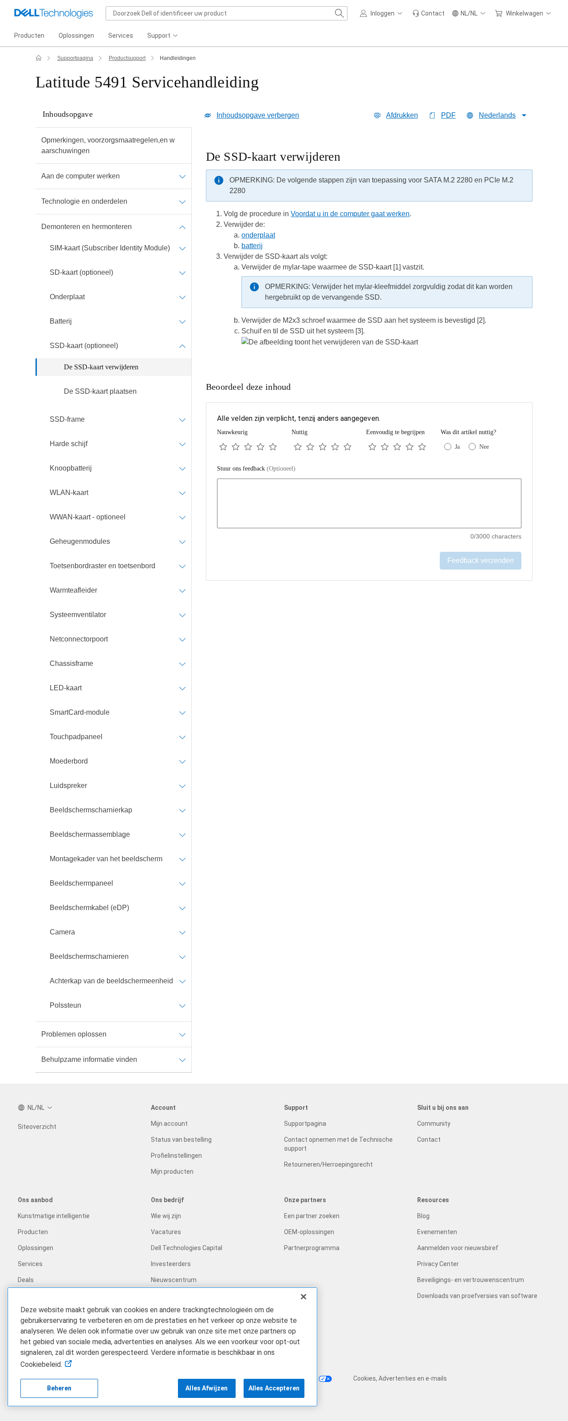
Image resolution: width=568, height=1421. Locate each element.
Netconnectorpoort (79, 639)
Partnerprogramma (311, 1247)
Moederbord (69, 761)
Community (433, 1123)
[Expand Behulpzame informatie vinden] (182, 1059)
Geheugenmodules (80, 541)
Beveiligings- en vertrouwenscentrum (470, 1279)
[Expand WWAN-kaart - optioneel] (182, 517)
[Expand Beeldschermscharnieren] (182, 956)
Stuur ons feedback (256, 468)
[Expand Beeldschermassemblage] (182, 834)
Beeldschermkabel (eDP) (89, 907)
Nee (484, 446)
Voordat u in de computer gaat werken (350, 214)
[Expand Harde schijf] (182, 444)
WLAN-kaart (69, 492)
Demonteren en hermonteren (86, 226)
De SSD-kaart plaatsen (100, 391)
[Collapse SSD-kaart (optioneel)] (182, 345)
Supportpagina (75, 58)
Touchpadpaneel (76, 736)
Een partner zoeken (311, 1215)
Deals (26, 1279)
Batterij (61, 321)
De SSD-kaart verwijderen (101, 367)
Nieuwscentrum (174, 1279)
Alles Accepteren (274, 1388)
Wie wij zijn (166, 1215)
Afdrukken (402, 115)
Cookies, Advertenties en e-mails (400, 1378)
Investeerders (171, 1263)
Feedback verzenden (480, 560)
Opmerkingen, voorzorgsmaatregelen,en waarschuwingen (108, 145)
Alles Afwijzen (206, 1388)
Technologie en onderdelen (84, 201)
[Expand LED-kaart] (182, 688)
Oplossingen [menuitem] (76, 35)
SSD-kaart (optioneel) (84, 345)
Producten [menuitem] (29, 35)
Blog (423, 1215)
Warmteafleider (73, 590)
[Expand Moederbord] (182, 761)
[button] (382, 13)
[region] (369, 251)
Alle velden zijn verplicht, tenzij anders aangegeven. (298, 418)
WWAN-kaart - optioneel (88, 517)
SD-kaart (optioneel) (81, 272)
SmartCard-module (80, 712)
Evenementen (437, 1231)
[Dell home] (39, 58)
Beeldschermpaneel (81, 883)
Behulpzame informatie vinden (89, 1059)
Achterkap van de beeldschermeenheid (111, 981)
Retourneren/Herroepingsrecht (328, 1164)
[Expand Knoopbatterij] (182, 468)
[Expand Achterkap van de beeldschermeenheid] (182, 981)
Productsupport (127, 58)
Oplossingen (35, 1247)
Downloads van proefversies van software (477, 1295)
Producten (33, 1231)
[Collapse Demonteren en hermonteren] (182, 227)
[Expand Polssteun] (182, 1005)
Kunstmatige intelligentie (54, 1215)
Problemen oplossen (73, 1034)
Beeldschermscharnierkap (91, 810)
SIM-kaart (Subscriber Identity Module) (110, 248)
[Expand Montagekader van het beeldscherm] (182, 859)
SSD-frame (67, 419)
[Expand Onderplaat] (182, 297)
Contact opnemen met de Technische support (338, 1144)
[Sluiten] (303, 1296)
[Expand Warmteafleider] (182, 590)
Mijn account (169, 1123)
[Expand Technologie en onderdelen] (182, 201)
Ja (457, 446)
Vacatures (166, 1231)
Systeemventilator (78, 614)
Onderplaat (67, 297)
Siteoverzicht (37, 1126)
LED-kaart (66, 688)
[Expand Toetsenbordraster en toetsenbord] (182, 566)
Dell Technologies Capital (186, 1247)
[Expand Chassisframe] (182, 663)
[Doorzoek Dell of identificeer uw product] (339, 13)
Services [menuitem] (120, 35)
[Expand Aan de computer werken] (182, 176)
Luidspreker (68, 785)
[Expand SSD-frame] (182, 419)
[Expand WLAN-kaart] (182, 492)
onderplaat (258, 235)
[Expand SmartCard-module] (182, 712)
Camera (62, 932)
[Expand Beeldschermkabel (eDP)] (182, 907)
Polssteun (65, 1005)
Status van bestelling (181, 1139)
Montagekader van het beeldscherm (106, 859)
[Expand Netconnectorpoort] (182, 639)
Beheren (59, 1388)
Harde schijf (68, 443)
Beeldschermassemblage (90, 834)
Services (30, 1263)
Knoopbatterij (71, 468)
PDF (448, 115)
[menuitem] (163, 36)
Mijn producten (172, 1171)
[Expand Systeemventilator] (182, 615)
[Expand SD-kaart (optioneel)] (182, 272)
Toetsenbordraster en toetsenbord (102, 566)
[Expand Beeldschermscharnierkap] (182, 810)
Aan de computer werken (80, 176)
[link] (428, 13)
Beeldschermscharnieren (89, 956)
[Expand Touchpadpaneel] (182, 737)
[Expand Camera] (182, 932)
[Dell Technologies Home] (54, 13)
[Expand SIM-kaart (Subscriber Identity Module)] (182, 248)
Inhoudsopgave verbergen (258, 115)
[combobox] (226, 13)
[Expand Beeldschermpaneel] (182, 883)
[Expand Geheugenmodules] (182, 541)
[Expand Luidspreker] (182, 785)
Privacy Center (438, 1263)
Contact (429, 1139)
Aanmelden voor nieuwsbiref (457, 1247)
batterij (252, 245)
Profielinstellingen (176, 1155)
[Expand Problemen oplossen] (182, 1034)
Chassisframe (71, 663)
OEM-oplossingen (309, 1231)
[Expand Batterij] (182, 321)
